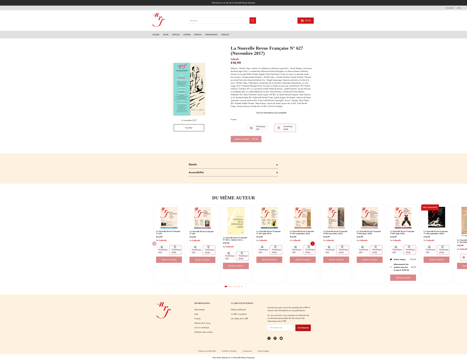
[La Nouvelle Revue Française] (163, 317)
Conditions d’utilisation (229, 351)
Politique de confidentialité (207, 351)
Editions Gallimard (238, 309)
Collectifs (235, 59)
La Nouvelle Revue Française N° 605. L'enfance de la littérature (235, 239)
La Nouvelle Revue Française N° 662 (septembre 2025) (302, 232)
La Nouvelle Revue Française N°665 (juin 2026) (402, 232)
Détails (193, 164)
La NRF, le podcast (239, 314)
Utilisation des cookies (203, 332)
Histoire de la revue (202, 323)
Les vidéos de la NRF (239, 318)
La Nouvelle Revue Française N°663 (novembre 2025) (335, 232)
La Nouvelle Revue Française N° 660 (201, 232)
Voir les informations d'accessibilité (271, 113)
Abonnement (199, 309)
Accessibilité (196, 172)
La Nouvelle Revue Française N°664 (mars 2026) (369, 232)
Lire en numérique (201, 327)
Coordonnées (247, 351)
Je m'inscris (303, 328)
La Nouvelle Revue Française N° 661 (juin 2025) (268, 232)
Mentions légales (263, 351)
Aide (196, 314)
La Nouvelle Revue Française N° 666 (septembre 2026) (436, 232)
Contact (197, 318)
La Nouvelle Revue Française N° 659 (168, 232)
